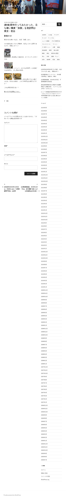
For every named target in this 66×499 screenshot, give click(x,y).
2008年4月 (44, 354)
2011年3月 (44, 242)
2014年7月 (44, 114)
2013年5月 (44, 159)
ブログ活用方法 (55, 41)
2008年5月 (44, 351)
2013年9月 (44, 146)
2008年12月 (44, 328)
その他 (50, 35)
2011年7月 (44, 229)
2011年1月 (44, 248)
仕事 (54, 47)
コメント (7, 122)
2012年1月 (44, 210)
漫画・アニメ (55, 56)
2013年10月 (44, 143)
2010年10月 (44, 258)
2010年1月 (44, 287)
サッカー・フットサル (48, 38)
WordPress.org (45, 479)
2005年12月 (44, 444)
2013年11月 (44, 139)
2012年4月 (44, 200)
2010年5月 (44, 274)
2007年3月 (44, 395)
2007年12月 (44, 367)
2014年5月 (44, 120)
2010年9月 (44, 261)
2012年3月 (44, 203)
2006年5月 (44, 428)
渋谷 (48, 56)
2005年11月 (44, 447)
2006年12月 (44, 405)
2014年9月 (44, 107)
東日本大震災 (55, 53)
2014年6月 (44, 117)
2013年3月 (44, 165)
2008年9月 (44, 338)
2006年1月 (44, 440)
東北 (48, 53)
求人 (43, 56)
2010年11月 (44, 255)
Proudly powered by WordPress (12, 495)
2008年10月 (44, 335)
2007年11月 (44, 370)
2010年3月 (44, 280)
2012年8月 (44, 187)
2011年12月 (44, 213)
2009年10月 (44, 296)
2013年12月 (44, 136)
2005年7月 (44, 460)
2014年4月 (44, 123)
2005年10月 (44, 450)
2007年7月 (44, 383)
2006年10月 (44, 412)
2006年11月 (44, 408)
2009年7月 (44, 306)
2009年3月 (44, 319)
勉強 (58, 47)
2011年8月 (44, 226)
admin (15, 22)
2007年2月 (44, 399)
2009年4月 (44, 315)
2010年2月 (44, 283)
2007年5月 (44, 389)
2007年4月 (44, 392)
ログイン (43, 470)
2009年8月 (44, 303)
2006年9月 (44, 415)
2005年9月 (44, 453)
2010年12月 (44, 251)
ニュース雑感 (45, 41)
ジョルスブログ (15, 6)
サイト (6, 164)
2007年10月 (44, 373)
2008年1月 (44, 363)
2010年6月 (44, 271)
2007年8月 (44, 379)
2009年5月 (44, 312)
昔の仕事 (56, 50)
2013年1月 (44, 171)
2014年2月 (44, 130)
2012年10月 (44, 181)
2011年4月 (44, 239)
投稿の (44, 473)
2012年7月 (44, 191)
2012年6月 (44, 194)
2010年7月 (44, 267)
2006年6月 (44, 424)
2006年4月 (44, 431)
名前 (6, 146)
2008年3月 (44, 357)
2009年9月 (44, 299)
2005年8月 (44, 456)
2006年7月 (44, 421)
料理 (50, 50)
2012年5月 (44, 197)
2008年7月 (44, 344)
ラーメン (55, 44)
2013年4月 (44, 162)
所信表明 (44, 50)
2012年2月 (44, 207)
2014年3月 (44, 127)
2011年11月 (44, 216)
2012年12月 (44, 175)
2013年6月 (44, 155)
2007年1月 (44, 402)
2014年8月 (44, 110)
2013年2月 (44, 168)
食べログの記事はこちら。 (12, 91)
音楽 (54, 59)
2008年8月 (44, 341)
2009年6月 (44, 309)
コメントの (45, 476)
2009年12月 (44, 290)
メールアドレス (9, 155)
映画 (43, 53)
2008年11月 (44, 331)
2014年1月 (44, 133)
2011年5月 (44, 235)
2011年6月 (44, 232)
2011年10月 (44, 219)
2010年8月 (44, 264)
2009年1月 (44, 325)
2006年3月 (44, 434)
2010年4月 (44, 277)
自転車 (48, 59)
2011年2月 (44, 245)
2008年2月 (44, 360)
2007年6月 (44, 386)
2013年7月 (44, 152)
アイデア (56, 35)
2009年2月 (44, 322)
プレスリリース (46, 44)
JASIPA (44, 35)
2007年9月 (44, 376)
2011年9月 (44, 223)
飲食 (7, 100)
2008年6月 (44, 347)
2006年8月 (44, 418)
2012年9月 (44, 184)
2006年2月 (44, 437)
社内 (43, 59)
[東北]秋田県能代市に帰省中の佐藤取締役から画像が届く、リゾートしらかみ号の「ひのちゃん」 (51, 86)
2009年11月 (44, 293)
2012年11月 (44, 178)
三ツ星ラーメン (46, 47)
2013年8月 (44, 149)
